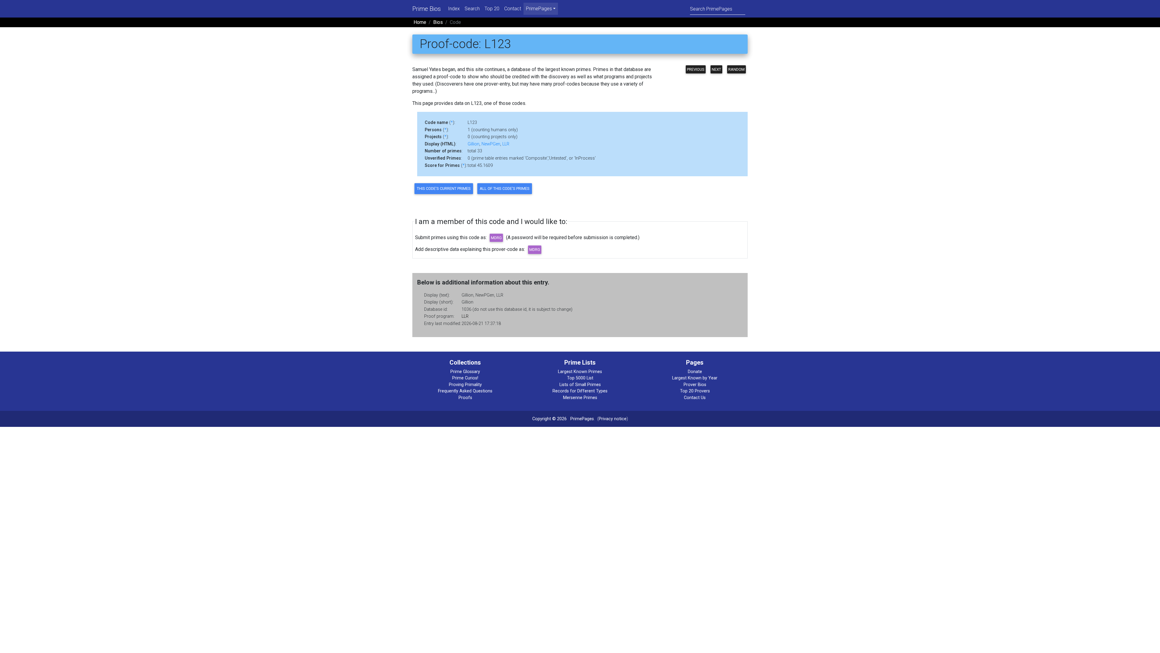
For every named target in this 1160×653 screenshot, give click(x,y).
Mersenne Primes (580, 397)
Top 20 (492, 8)
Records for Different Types (580, 391)
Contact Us (695, 397)
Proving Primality (465, 384)
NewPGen (491, 144)
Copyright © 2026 (549, 418)
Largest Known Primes (580, 371)
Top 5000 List (580, 378)
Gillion (473, 144)
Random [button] (736, 69)
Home (420, 22)
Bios (438, 22)
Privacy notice (613, 418)
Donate (695, 371)
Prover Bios (695, 384)
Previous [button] (695, 69)
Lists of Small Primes (580, 384)
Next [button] (716, 69)
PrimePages (582, 418)
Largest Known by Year (694, 378)
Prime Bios (426, 8)
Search (472, 8)
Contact (512, 8)
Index (454, 8)
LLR (505, 144)
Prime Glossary (465, 371)
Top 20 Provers (695, 391)
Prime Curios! (465, 378)
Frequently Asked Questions (465, 391)
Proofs (465, 397)
